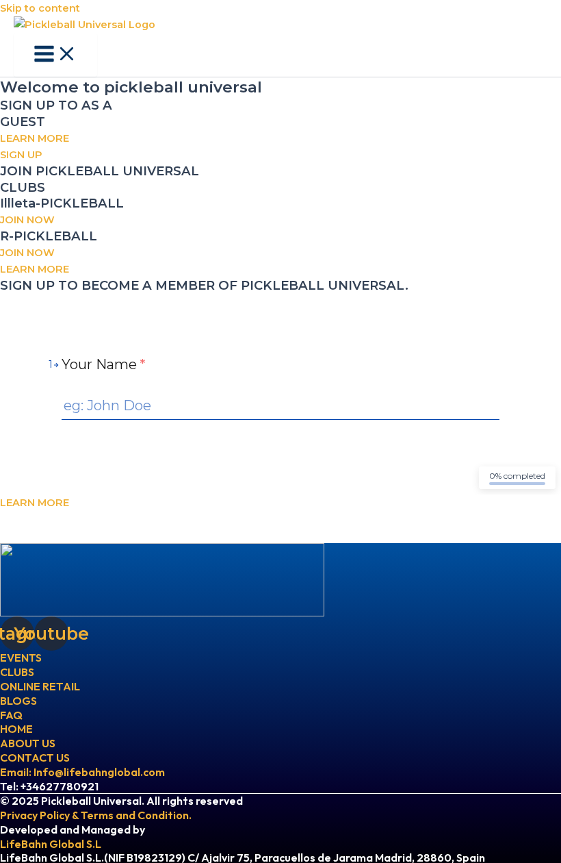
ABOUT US (27, 743)
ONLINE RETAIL (40, 686)
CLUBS (17, 672)
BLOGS (18, 701)
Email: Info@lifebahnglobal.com (82, 772)
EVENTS (21, 657)
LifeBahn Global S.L (50, 844)
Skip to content (40, 8)
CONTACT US (35, 757)
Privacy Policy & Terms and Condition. (96, 815)
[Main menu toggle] (55, 55)
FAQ (11, 715)
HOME (16, 729)
